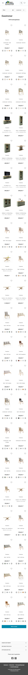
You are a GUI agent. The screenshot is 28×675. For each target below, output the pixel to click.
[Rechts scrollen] (11, 51)
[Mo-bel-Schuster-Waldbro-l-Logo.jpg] (9, 3)
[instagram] (16, 658)
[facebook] (12, 658)
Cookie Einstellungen (14, 666)
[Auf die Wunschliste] (11, 25)
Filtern (4, 10)
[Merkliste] (24, 3)
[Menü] (3, 3)
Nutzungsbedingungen (20, 664)
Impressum (6, 664)
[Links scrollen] (3, 51)
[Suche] (21, 2)
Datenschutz (11, 664)
